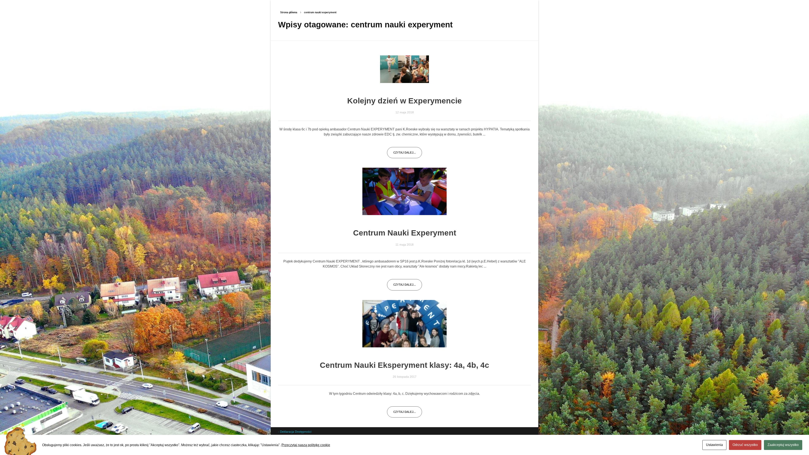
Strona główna (288, 12)
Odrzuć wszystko (745, 445)
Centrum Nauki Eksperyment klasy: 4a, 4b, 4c (404, 365)
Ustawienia (714, 445)
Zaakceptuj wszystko (783, 445)
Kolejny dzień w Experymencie (404, 100)
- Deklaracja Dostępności (294, 431)
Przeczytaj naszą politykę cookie (305, 445)
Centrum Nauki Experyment (404, 233)
